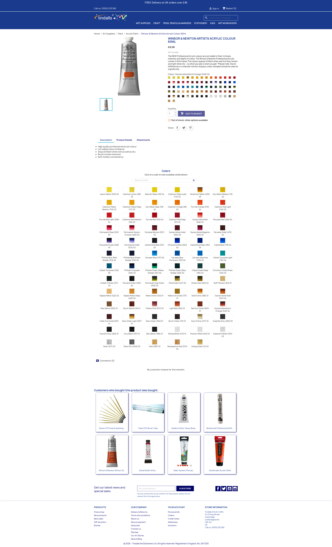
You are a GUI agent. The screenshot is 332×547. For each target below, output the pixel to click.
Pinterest (190, 127)
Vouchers (172, 525)
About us (135, 518)
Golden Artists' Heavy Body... (184, 428)
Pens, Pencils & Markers (177, 23)
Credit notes (173, 518)
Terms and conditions (140, 515)
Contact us (136, 529)
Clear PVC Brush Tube (148, 428)
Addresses (173, 522)
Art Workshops (227, 23)
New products (100, 515)
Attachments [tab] (143, 140)
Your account (176, 507)
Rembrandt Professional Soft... (220, 428)
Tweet (183, 127)
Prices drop (99, 512)
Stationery (200, 23)
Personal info (174, 512)
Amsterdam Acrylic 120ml (220, 470)
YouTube (229, 488)
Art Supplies (143, 23)
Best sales (98, 518)
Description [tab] (106, 140)
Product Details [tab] (124, 140)
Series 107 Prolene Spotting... (112, 428)
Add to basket (191, 113)
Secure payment (138, 522)
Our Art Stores (137, 535)
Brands (97, 525)
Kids (212, 23)
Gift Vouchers (100, 522)
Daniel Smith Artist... (148, 470)
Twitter (223, 488)
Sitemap (134, 532)
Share (177, 127)
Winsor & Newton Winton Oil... (112, 470)
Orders (171, 515)
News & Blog (136, 539)
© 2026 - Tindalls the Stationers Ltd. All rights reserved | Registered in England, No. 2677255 (166, 543)
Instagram (235, 488)
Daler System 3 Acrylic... (184, 470)
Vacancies (135, 525)
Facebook (218, 488)
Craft (156, 23)
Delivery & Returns (139, 512)
